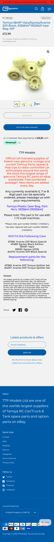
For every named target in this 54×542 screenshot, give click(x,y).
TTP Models (22, 534)
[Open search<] (36, 8)
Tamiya (8, 17)
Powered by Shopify (36, 534)
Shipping (16, 39)
